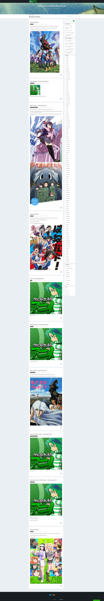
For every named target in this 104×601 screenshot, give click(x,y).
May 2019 (67, 230)
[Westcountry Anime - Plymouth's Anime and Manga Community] (33, 1)
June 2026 (67, 61)
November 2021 (68, 170)
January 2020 (67, 214)
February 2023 (68, 140)
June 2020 (67, 204)
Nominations (32, 83)
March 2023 (67, 138)
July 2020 (67, 202)
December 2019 (68, 216)
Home (64, 1)
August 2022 (67, 152)
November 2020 (68, 194)
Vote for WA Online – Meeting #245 (69, 32)
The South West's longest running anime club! (52, 8)
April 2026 (67, 65)
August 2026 (67, 57)
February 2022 (68, 164)
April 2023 (67, 136)
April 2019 (67, 232)
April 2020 (67, 208)
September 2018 (68, 246)
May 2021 (67, 182)
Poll (31, 280)
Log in (66, 288)
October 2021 (67, 172)
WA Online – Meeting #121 (38, 105)
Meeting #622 (34, 529)
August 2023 (67, 128)
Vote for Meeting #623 (37, 278)
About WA (68, 1)
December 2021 (68, 168)
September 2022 (68, 150)
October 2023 (67, 124)
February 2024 (68, 116)
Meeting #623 (34, 214)
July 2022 (67, 154)
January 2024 (67, 118)
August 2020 (67, 200)
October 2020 (67, 196)
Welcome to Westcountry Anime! (52, 6)
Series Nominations (68, 280)
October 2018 (67, 244)
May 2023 (67, 134)
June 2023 (67, 132)
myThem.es (61, 599)
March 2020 (67, 210)
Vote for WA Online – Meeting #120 (41, 434)
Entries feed (66, 290)
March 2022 (67, 162)
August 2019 (67, 224)
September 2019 (68, 222)
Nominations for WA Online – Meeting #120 (43, 480)
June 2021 (67, 180)
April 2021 (67, 184)
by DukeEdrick (36, 24)
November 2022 (68, 146)
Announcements (68, 266)
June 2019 (67, 228)
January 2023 (67, 142)
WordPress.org (67, 294)
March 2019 (67, 234)
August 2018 (67, 248)
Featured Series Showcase (34, 107)
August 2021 (67, 176)
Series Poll (67, 282)
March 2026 (67, 67)
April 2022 (67, 160)
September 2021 (68, 174)
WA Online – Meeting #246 (68, 25)
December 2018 (68, 240)
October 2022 (67, 148)
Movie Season (68, 272)
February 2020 (68, 212)
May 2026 (67, 63)
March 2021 (67, 186)
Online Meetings (33, 372)
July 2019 (67, 226)
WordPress (54, 599)
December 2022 (68, 144)
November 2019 (68, 218)
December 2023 (68, 120)
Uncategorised (68, 284)
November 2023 (68, 122)
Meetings (32, 24)
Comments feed (67, 292)
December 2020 (68, 192)
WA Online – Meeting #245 (68, 30)
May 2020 (67, 206)
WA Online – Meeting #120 (38, 370)
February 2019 (68, 236)
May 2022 (67, 158)
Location (72, 1)
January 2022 (67, 166)
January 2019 (67, 238)
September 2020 (68, 198)
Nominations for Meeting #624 (39, 81)
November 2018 (68, 242)
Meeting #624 (34, 22)
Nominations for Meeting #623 (39, 324)
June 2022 (67, 156)
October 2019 (67, 220)
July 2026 (67, 59)
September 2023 (68, 126)
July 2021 (67, 178)
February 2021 (68, 188)
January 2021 (67, 190)
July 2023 (67, 130)
